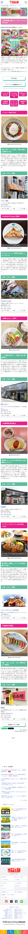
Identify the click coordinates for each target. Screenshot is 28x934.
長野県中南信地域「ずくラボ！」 (20, 913)
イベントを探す (10, 932)
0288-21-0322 (7, 206)
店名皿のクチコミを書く (14, 724)
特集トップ (14, 738)
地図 (14, 208)
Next (25, 131)
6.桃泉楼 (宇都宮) (23, 102)
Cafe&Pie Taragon (6, 301)
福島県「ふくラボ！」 (9, 911)
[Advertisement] (14, 753)
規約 (2, 885)
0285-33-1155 (7, 616)
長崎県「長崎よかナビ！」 (19, 910)
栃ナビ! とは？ (14, 873)
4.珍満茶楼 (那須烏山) (5, 102)
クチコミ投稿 (22, 208)
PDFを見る (14, 78)
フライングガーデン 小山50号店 (10, 610)
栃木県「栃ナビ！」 (10, 909)
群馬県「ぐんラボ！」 (9, 914)
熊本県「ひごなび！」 (18, 909)
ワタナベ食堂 (4, 200)
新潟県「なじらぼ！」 (18, 911)
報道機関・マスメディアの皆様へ (7, 894)
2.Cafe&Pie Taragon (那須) (14, 95)
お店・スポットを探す (3, 932)
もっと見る (24, 800)
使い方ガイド (4, 883)
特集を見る (24, 932)
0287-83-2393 (7, 512)
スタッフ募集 (4, 897)
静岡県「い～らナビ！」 (19, 915)
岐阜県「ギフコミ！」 (9, 913)
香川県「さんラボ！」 (18, 914)
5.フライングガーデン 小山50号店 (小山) (14, 103)
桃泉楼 (3, 707)
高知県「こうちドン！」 (19, 918)
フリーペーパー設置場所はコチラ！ (14, 84)
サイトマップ (4, 888)
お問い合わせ (17, 885)
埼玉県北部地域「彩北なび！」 (8, 918)
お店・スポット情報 (5, 208)
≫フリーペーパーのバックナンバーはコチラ (14, 88)
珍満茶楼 (3, 507)
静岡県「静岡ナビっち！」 (8, 910)
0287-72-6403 (7, 306)
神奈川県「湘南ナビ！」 (9, 915)
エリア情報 (17, 932)
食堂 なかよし (5, 404)
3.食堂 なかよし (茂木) (22, 94)
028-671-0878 (7, 715)
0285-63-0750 (7, 411)
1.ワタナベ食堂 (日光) (5, 94)
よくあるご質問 (18, 883)
